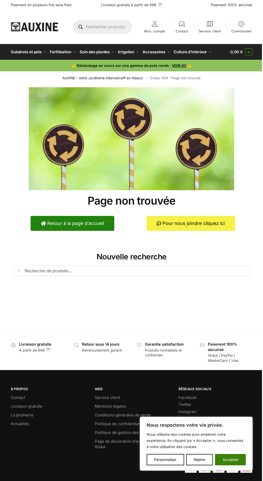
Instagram (187, 411)
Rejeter (199, 459)
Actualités (20, 423)
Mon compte (154, 31)
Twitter (185, 404)
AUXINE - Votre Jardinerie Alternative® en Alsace (102, 78)
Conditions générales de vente (123, 415)
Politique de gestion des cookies (124, 432)
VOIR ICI (179, 65)
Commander (241, 31)
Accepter (230, 459)
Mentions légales (110, 406)
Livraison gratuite (26, 406)
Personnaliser (165, 459)
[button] (241, 52)
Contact (182, 31)
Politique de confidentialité (119, 423)
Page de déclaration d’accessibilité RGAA (126, 444)
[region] (196, 444)
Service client (210, 31)
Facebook (187, 397)
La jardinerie (22, 415)
